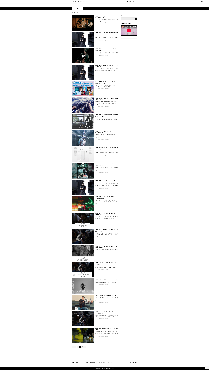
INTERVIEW (100, 5)
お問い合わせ (110, 362)
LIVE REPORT (113, 5)
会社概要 (95, 362)
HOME (88, 5)
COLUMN (106, 5)
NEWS (94, 5)
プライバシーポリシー (102, 362)
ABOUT (91, 362)
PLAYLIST (120, 5)
